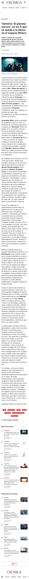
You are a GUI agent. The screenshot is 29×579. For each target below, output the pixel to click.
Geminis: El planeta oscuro (18, 413)
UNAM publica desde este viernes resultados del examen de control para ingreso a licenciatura (11, 502)
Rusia (18, 410)
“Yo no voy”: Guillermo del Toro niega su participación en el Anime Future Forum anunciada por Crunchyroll (11, 482)
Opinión (25, 577)
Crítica (24, 410)
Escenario (4, 19)
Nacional (7, 577)
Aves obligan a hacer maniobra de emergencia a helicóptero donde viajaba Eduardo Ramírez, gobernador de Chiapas (11, 515)
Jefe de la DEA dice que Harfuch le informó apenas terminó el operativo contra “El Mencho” (11, 529)
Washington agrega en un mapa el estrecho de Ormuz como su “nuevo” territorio (11, 540)
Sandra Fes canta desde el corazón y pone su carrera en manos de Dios (11, 456)
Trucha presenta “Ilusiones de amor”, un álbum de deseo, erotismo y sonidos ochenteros (11, 445)
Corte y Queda (11, 410)
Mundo (19, 577)
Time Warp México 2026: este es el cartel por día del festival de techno (11, 434)
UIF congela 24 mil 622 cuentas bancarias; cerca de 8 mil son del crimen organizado (11, 551)
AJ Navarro (7, 413)
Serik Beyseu (14, 416)
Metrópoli (13, 577)
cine (4, 410)
